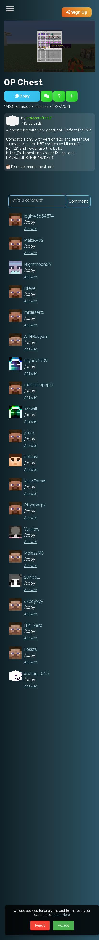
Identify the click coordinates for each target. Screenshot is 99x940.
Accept (63, 925)
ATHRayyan (35, 336)
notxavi (31, 457)
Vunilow (31, 529)
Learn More (61, 915)
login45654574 (39, 216)
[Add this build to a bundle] (72, 96)
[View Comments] (47, 96)
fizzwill (30, 408)
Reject (40, 925)
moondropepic (38, 384)
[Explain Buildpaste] (59, 96)
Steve (30, 288)
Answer (30, 229)
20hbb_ (32, 577)
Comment (78, 201)
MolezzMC (34, 553)
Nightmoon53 (37, 264)
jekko (29, 432)
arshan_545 (36, 673)
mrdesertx (34, 312)
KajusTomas (35, 481)
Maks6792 (33, 240)
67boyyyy (33, 601)
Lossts (30, 649)
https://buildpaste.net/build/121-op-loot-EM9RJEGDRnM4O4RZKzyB (41, 155)
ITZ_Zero (33, 625)
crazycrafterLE (39, 118)
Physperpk (35, 505)
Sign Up (78, 12)
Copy (24, 96)
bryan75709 (36, 360)
